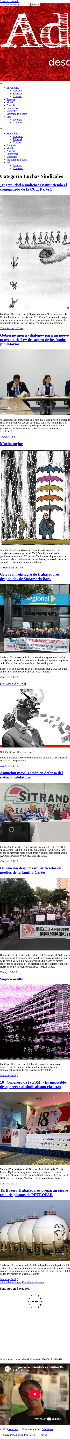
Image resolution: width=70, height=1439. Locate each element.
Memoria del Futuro (17, 113)
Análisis (11, 105)
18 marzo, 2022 (8, 1279)
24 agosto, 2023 (8, 766)
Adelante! (18, 90)
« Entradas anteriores (10, 1282)
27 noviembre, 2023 (10, 328)
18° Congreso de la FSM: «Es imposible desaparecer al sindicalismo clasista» (33, 1084)
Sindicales (12, 111)
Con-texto (18, 122)
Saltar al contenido (9, 1)
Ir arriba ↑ (44, 1435)
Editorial (17, 93)
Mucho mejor (11, 444)
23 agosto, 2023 (8, 861)
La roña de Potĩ (13, 684)
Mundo (10, 102)
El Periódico (13, 87)
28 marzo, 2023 (8, 1075)
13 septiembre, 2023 (10, 567)
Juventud (17, 119)
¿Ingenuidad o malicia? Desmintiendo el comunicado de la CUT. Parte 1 (33, 187)
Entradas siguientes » (33, 1282)
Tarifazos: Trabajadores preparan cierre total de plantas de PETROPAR (34, 1192)
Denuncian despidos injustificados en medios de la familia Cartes (30, 870)
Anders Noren (27, 1435)
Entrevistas (12, 108)
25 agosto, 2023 (8, 677)
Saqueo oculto (11, 979)
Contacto (17, 96)
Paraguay (11, 99)
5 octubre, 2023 (8, 436)
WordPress (47, 1429)
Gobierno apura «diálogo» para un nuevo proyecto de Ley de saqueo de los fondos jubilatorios (34, 339)
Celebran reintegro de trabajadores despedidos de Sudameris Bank (29, 576)
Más (9, 116)
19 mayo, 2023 (7, 972)
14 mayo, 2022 (7, 1183)
